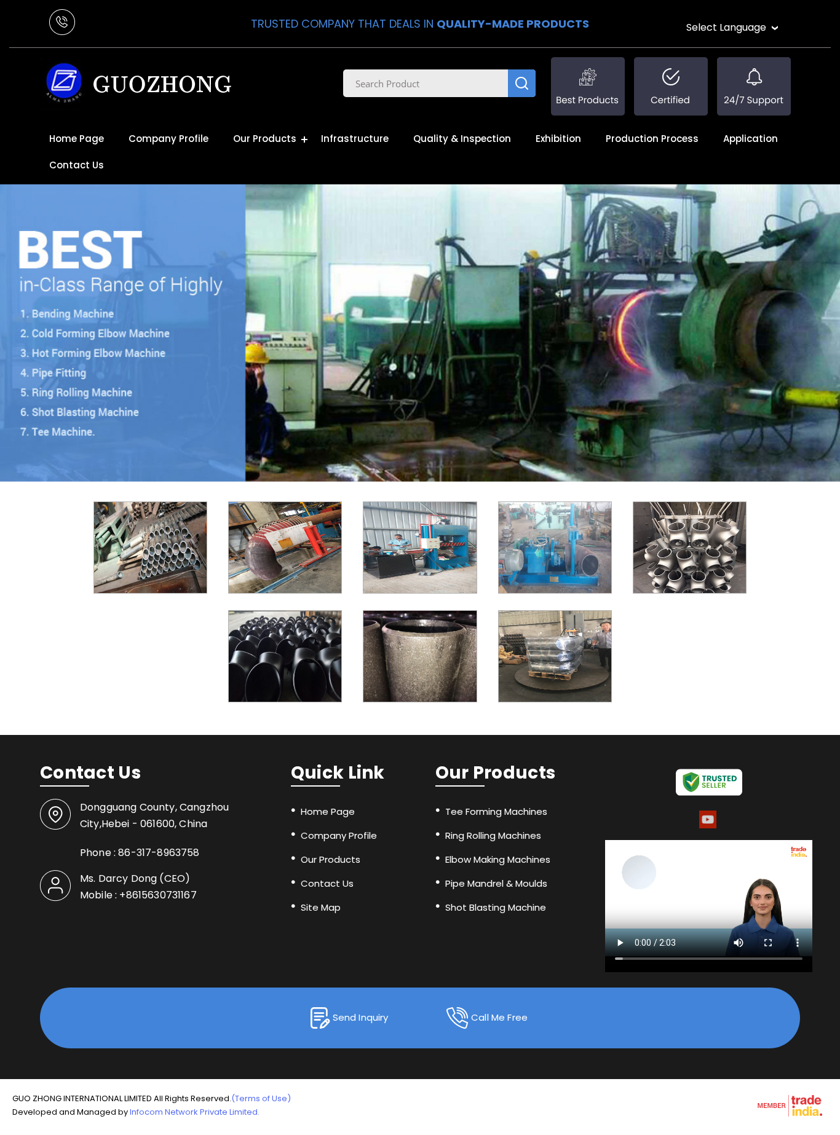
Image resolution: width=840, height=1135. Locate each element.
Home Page (76, 138)
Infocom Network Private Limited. (195, 1112)
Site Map (321, 907)
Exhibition (558, 138)
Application (750, 138)
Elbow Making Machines (497, 859)
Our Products (264, 138)
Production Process (652, 138)
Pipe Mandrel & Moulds (496, 883)
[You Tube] (708, 826)
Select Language (726, 27)
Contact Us (76, 165)
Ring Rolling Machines (493, 835)
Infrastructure (355, 138)
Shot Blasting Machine (495, 907)
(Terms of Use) (261, 1098)
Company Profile (168, 138)
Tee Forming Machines (496, 811)
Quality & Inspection (462, 138)
